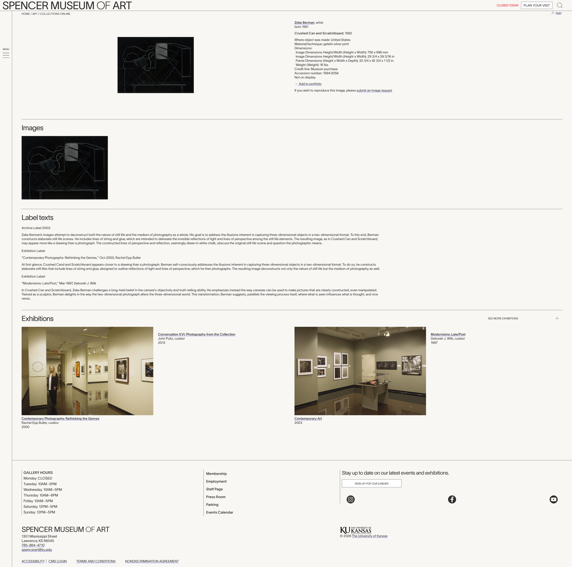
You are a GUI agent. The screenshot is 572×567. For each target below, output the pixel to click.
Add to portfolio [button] (310, 83)
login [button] (559, 12)
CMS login (58, 561)
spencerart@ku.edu (37, 550)
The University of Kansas (370, 536)
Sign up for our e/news (371, 483)
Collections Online (55, 13)
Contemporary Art (308, 418)
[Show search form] (559, 5)
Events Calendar (219, 512)
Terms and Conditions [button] (96, 561)
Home (26, 13)
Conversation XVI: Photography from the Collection (196, 334)
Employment (216, 481)
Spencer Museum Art (65, 529)
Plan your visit (537, 5)
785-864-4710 (33, 545)
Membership (216, 474)
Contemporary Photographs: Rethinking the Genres (60, 418)
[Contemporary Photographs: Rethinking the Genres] (87, 370)
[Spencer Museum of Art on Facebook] (452, 499)
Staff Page (214, 489)
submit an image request (374, 90)
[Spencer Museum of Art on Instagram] (351, 499)
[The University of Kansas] (355, 530)
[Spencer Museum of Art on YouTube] (554, 499)
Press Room (216, 497)
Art (35, 13)
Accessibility (33, 561)
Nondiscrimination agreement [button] (152, 561)
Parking (212, 505)
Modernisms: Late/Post (448, 334)
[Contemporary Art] (360, 370)
